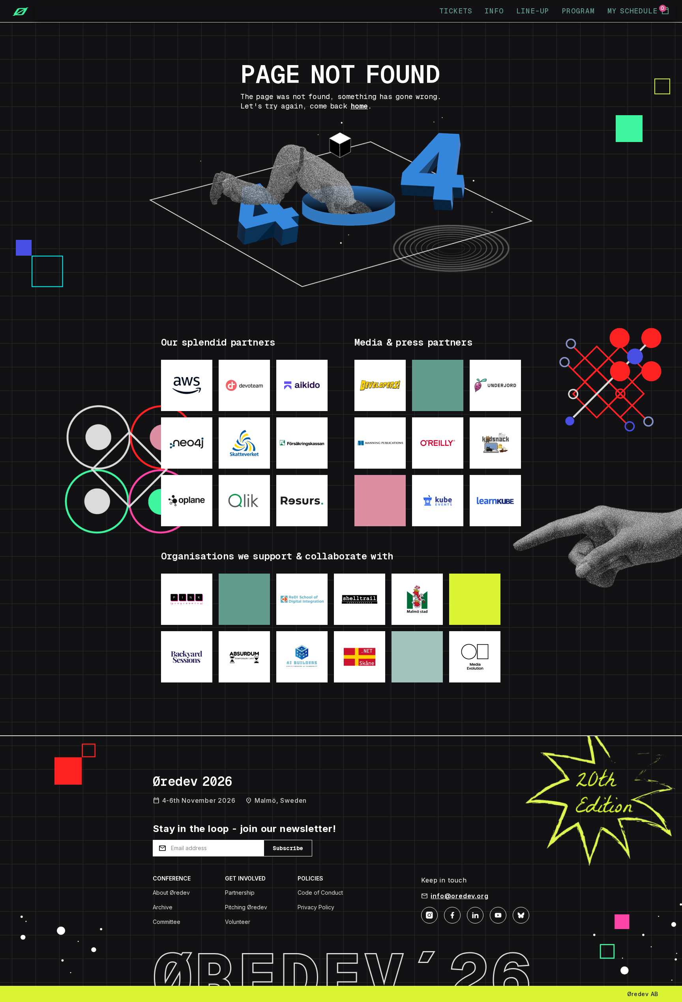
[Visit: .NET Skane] (359, 656)
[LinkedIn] (475, 914)
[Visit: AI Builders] (302, 656)
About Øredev (171, 892)
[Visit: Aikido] (302, 385)
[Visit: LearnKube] (495, 500)
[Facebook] (452, 914)
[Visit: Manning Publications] (380, 443)
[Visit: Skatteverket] (244, 443)
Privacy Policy (316, 907)
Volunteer (237, 921)
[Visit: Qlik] (244, 500)
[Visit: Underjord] (495, 385)
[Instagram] (429, 914)
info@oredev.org (459, 896)
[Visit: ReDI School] (302, 599)
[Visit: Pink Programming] (186, 599)
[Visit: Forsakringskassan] (302, 443)
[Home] (17, 11)
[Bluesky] (521, 914)
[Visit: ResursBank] (302, 500)
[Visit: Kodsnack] (495, 443)
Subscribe (288, 848)
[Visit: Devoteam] (244, 385)
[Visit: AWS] (186, 385)
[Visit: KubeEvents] (437, 500)
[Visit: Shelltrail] (359, 599)
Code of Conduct (320, 892)
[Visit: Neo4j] (186, 443)
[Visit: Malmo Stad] (417, 599)
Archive (162, 907)
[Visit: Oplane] (186, 500)
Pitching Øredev (246, 907)
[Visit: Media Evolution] (474, 656)
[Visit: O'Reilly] (437, 443)
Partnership (240, 892)
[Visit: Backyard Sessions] (186, 656)
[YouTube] (498, 914)
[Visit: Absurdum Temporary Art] (244, 656)
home (359, 105)
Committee (166, 921)
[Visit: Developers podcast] (380, 385)
